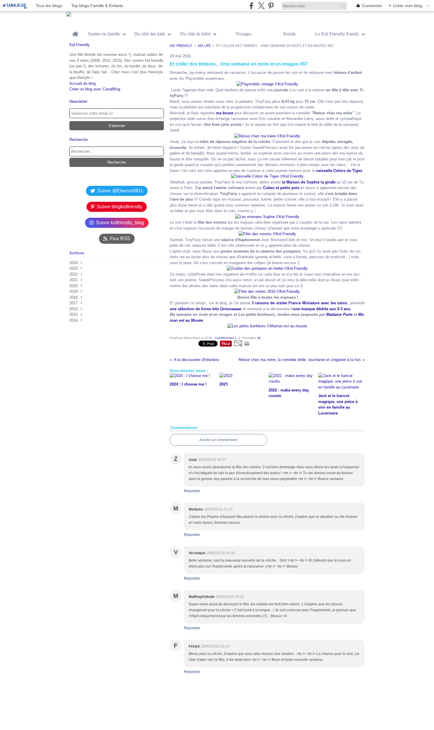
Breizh (289, 34)
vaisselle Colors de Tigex (339, 170)
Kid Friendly (181, 45)
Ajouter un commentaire (218, 440)
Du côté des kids (149, 34)
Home (75, 32)
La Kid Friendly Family (337, 34)
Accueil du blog (82, 83)
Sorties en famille (104, 34)
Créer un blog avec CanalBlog (94, 89)
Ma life (204, 45)
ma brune (224, 113)
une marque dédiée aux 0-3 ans (321, 309)
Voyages (244, 34)
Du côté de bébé (195, 34)
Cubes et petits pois (281, 188)
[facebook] (251, 5)
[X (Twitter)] (261, 5)
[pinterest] (271, 5)
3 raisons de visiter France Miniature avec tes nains (299, 303)
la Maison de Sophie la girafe (308, 182)
